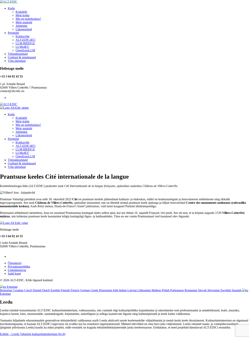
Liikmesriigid (24, 29)
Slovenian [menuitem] (213, 290)
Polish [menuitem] (166, 290)
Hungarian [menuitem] (106, 290)
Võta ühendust (17, 60)
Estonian (12, 286)
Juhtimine (21, 25)
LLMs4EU (22, 46)
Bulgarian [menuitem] (6, 290)
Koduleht (21, 11)
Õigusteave (15, 263)
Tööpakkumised (18, 53)
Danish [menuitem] (37, 290)
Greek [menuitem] (95, 290)
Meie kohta (22, 15)
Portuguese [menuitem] (177, 290)
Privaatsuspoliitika (19, 266)
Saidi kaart (14, 273)
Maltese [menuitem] (157, 290)
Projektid (13, 32)
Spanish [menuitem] (237, 290)
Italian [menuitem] (123, 290)
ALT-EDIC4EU (26, 39)
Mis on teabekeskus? (28, 18)
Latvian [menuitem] (132, 290)
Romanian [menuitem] (191, 290)
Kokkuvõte (22, 36)
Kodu (11, 8)
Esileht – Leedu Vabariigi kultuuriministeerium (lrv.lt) (32, 334)
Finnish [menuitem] (66, 290)
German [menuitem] (85, 290)
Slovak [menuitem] (202, 290)
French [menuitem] (75, 290)
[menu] (124, 290)
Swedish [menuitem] (226, 290)
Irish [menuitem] (116, 290)
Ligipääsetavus (17, 270)
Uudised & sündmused (22, 57)
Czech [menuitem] (28, 290)
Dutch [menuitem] (46, 290)
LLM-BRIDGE (25, 43)
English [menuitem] (56, 290)
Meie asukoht (24, 22)
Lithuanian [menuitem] (145, 290)
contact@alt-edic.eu (12, 249)
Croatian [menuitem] (18, 290)
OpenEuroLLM (25, 50)
